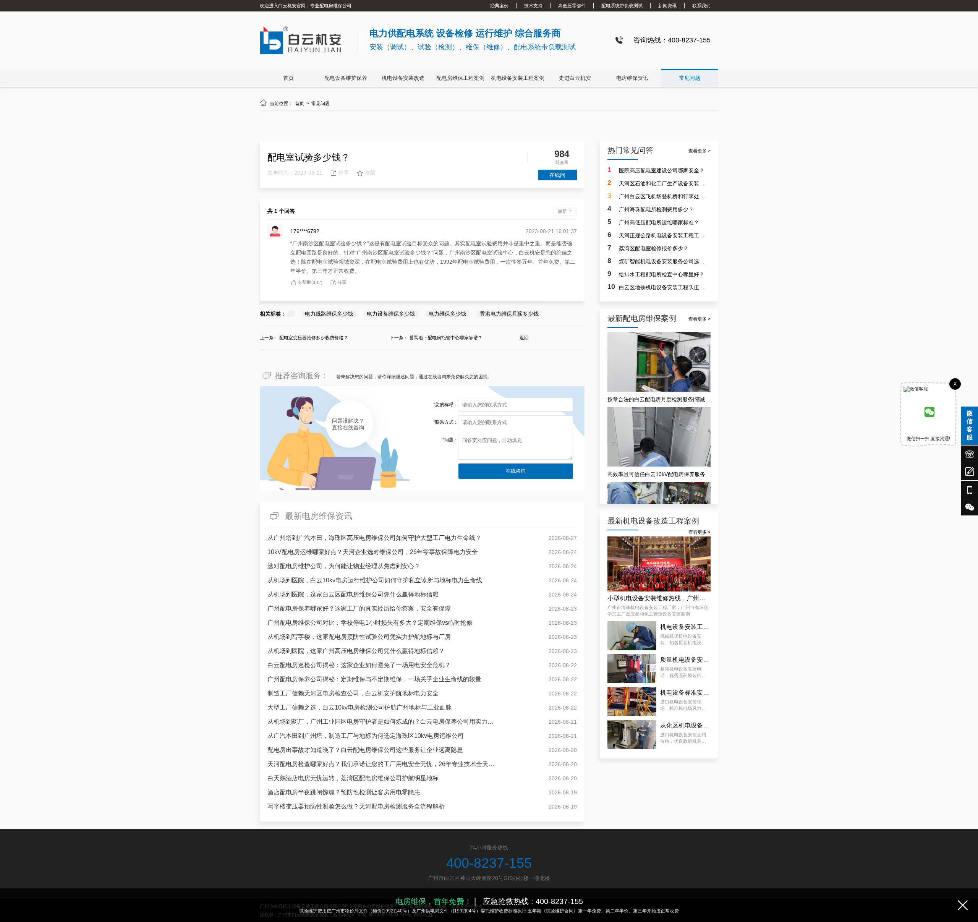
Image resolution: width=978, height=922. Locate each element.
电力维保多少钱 (447, 314)
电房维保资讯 (632, 78)
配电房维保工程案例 (460, 78)
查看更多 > (699, 151)
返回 (524, 337)
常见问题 (689, 78)
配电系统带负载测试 (622, 5)
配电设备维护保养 (345, 78)
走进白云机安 (575, 78)
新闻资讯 (667, 5)
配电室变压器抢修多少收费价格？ (313, 337)
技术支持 (533, 5)
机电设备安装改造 (403, 78)
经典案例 (499, 5)
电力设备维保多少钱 (391, 314)
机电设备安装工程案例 (517, 78)
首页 (288, 78)
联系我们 (701, 5)
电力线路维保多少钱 (329, 314)
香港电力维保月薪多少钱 (509, 314)
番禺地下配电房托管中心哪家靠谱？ (446, 337)
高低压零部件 (572, 5)
